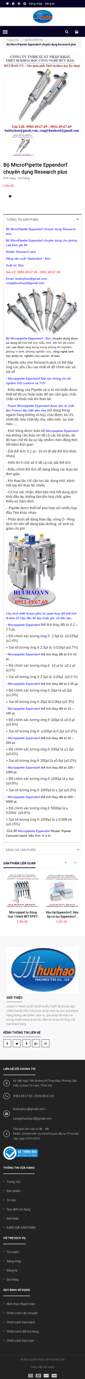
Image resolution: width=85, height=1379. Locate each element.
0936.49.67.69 (44, 1096)
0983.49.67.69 (22, 1096)
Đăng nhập (35, 3)
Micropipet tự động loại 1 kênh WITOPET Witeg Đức (23, 914)
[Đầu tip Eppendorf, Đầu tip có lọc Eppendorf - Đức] (62, 890)
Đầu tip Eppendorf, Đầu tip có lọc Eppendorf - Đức (62, 914)
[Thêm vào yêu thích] (10, 196)
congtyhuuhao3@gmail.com (32, 1118)
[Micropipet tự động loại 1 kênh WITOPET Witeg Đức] (23, 890)
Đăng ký (49, 3)
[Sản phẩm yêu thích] (6, 3)
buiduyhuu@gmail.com (29, 1109)
